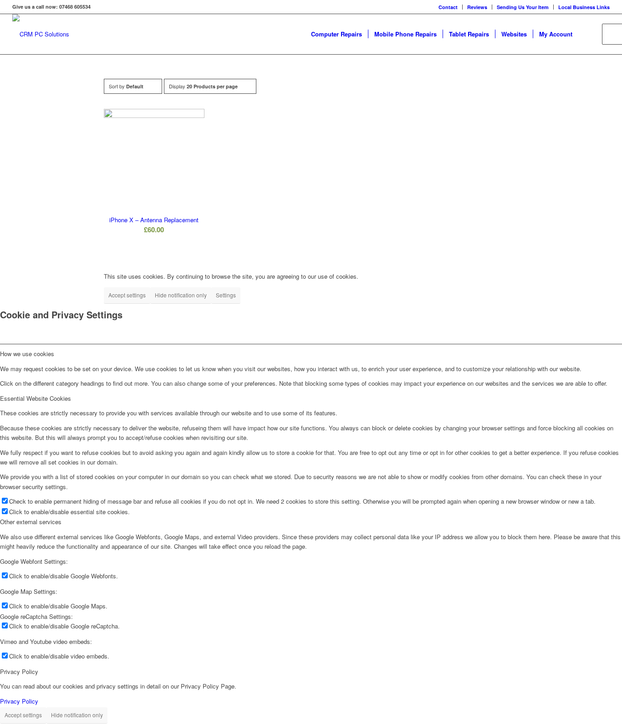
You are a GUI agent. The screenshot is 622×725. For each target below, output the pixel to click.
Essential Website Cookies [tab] (35, 398)
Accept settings (127, 295)
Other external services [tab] (30, 521)
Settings (226, 295)
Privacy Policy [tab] (19, 671)
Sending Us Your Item (523, 7)
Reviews (477, 7)
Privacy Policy (19, 701)
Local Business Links (584, 7)
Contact (448, 7)
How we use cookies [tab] (27, 353)
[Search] (587, 34)
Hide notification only (181, 295)
